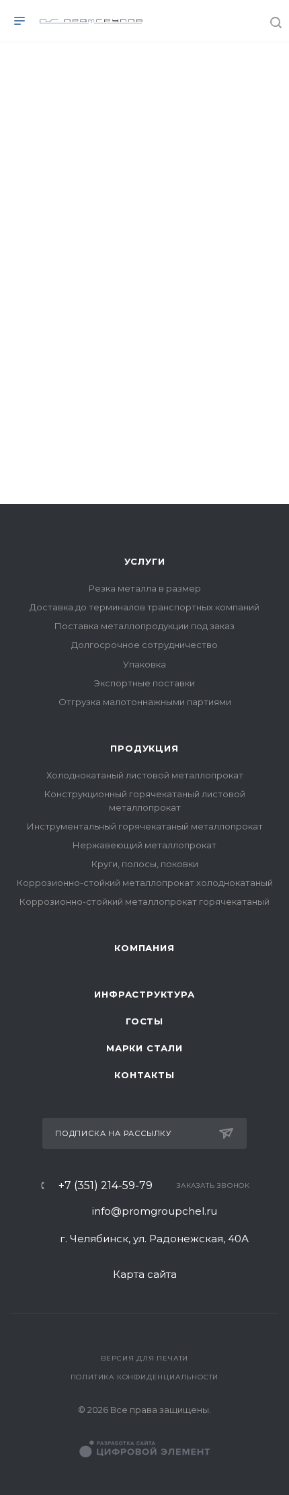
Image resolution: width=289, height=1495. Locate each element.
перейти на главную (81, 425)
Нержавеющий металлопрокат (144, 845)
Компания (144, 947)
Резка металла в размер (145, 588)
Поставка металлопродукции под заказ (144, 625)
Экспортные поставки (144, 683)
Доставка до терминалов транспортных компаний (144, 607)
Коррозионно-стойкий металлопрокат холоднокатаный (145, 882)
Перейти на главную (144, 488)
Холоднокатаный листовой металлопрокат (144, 775)
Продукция (144, 748)
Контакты (144, 1074)
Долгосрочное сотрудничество (144, 644)
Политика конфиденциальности (145, 1377)
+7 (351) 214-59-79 (105, 1185)
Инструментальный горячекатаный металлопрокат (145, 826)
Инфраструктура (144, 994)
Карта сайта (145, 1274)
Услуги (144, 561)
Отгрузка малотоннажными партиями (144, 701)
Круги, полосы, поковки (144, 863)
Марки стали (144, 1048)
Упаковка (144, 664)
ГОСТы (144, 1021)
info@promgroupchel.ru (154, 1211)
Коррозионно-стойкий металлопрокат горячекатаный (144, 901)
